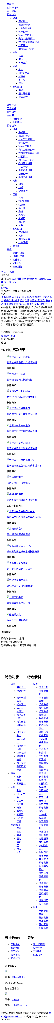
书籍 (48, 300)
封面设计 (23, 45)
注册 (12, 272)
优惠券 (21, 76)
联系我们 (15, 948)
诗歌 (11, 300)
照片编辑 (17, 87)
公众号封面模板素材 (43, 690)
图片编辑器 (24, 93)
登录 (3, 272)
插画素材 (43, 921)
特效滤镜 (23, 97)
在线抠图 (23, 232)
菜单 (20, 225)
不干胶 (21, 80)
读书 (3, 297)
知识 (19, 297)
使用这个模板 (8, 336)
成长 (37, 304)
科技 (19, 279)
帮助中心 (15, 944)
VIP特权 (17, 263)
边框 (20, 59)
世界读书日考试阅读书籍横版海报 (24, 517)
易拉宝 (21, 215)
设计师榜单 (18, 256)
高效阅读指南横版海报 (18, 534)
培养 (16, 304)
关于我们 (15, 951)
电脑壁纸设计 (25, 170)
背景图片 (23, 62)
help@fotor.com (19, 1005)
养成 (21, 304)
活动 (29, 279)
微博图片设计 (25, 163)
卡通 (32, 300)
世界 (29, 297)
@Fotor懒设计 (19, 977)
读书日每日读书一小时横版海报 (23, 551)
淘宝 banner (38, 279)
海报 (20, 83)
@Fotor (15, 999)
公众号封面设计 (26, 28)
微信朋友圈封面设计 (28, 42)
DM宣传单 (23, 73)
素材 (15, 52)
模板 (35, 684)
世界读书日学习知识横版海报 (22, 448)
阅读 (8, 297)
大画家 (16, 246)
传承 (27, 300)
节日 (14, 297)
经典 (22, 300)
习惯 (26, 304)
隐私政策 (15, 958)
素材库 (10, 4)
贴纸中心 (17, 122)
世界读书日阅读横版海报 (19, 380)
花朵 (42, 300)
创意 (37, 300)
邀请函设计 (24, 25)
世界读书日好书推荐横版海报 (22, 431)
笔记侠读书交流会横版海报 (21, 586)
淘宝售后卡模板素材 (43, 825)
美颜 (20, 90)
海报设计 (23, 21)
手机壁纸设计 (25, 177)
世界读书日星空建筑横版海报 (22, 414)
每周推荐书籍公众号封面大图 (22, 500)
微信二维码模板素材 (43, 876)
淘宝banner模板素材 (43, 814)
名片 (20, 69)
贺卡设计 (23, 32)
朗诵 (16, 300)
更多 (9, 249)
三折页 (21, 218)
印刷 (15, 66)
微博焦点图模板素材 (43, 893)
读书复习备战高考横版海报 (21, 569)
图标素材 (43, 924)
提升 (31, 304)
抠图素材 (43, 928)
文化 (46, 297)
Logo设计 (23, 167)
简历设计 (23, 174)
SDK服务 (17, 266)
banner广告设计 (26, 35)
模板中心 (17, 119)
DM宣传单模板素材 (43, 742)
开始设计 (11, 105)
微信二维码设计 (26, 38)
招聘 (24, 279)
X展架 (21, 222)
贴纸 (20, 56)
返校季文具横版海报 (17, 620)
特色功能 (11, 14)
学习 (24, 297)
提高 (11, 304)
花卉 (6, 300)
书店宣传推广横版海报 (18, 483)
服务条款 (15, 955)
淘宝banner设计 (26, 49)
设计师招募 (12, 7)
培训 (14, 279)
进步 (42, 304)
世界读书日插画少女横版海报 (22, 362)
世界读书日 (38, 297)
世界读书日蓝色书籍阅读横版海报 (24, 465)
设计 (15, 18)
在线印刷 (11, 112)
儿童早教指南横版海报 (18, 603)
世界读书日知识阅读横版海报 (22, 397)
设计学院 (11, 11)
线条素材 (43, 917)
